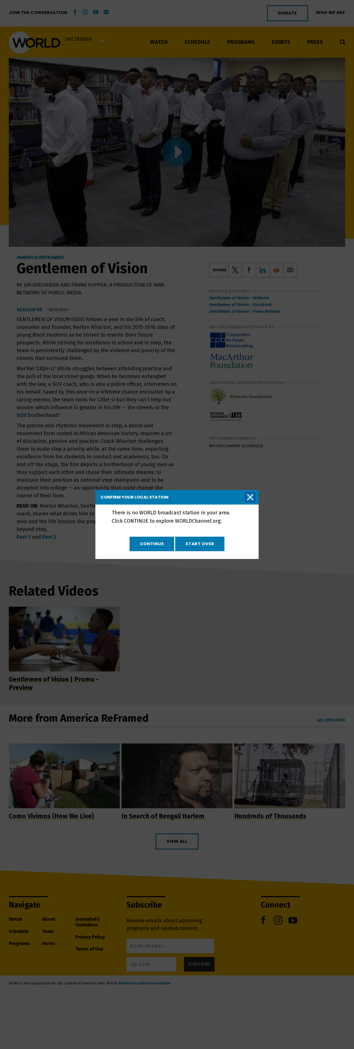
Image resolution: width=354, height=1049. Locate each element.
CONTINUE (152, 544)
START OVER (200, 544)
